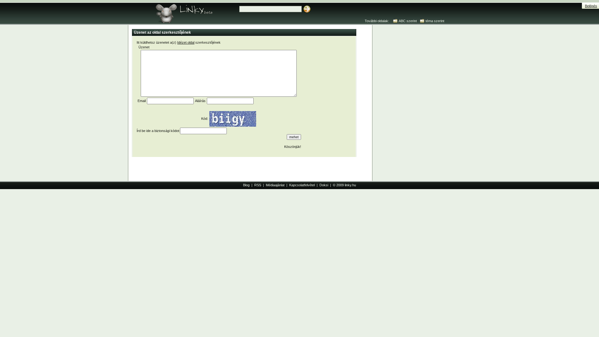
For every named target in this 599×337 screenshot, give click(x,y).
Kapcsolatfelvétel (302, 185)
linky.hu (350, 185)
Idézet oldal (185, 42)
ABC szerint (408, 21)
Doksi (323, 185)
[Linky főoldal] (195, 12)
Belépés (591, 6)
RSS (257, 185)
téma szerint (435, 21)
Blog (246, 185)
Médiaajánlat (275, 185)
